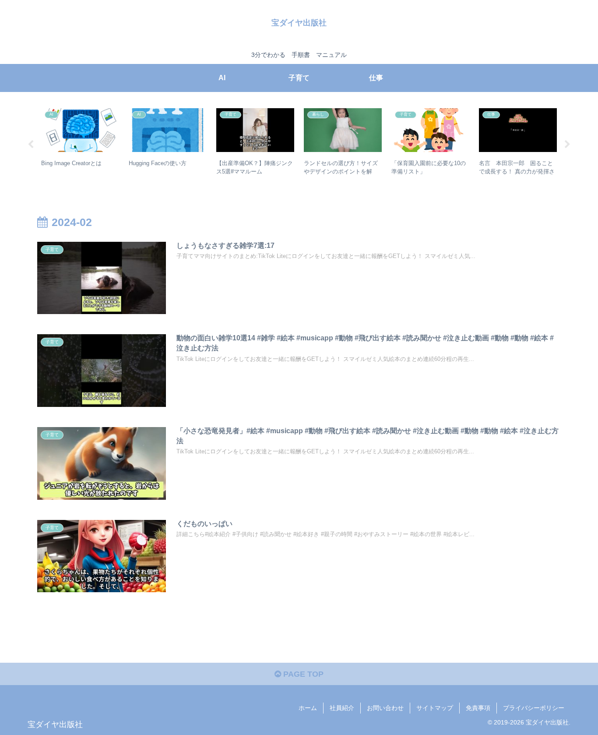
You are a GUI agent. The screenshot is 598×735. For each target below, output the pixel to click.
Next (567, 144)
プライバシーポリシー (533, 707)
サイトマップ (434, 707)
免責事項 (478, 707)
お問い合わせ (385, 707)
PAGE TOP (302, 674)
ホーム (308, 707)
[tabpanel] (80, 143)
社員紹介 (342, 707)
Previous (30, 144)
